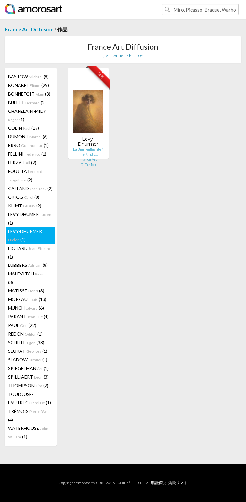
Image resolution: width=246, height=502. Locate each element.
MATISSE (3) (26, 290)
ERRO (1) (28, 145)
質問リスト (178, 482)
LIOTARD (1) (29, 252)
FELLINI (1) (27, 154)
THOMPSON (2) (28, 385)
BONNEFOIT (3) (29, 94)
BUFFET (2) (27, 102)
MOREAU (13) (27, 299)
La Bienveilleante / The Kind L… (88, 152)
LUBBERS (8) (28, 265)
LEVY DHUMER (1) (29, 219)
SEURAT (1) (27, 351)
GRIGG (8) (23, 197)
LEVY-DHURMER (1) (25, 235)
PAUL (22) (22, 325)
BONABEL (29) (28, 85)
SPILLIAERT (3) (28, 377)
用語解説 (158, 482)
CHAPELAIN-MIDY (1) (27, 115)
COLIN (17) (23, 128)
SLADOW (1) (27, 359)
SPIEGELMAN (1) (28, 368)
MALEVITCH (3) (28, 278)
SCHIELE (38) (26, 342)
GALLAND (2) (30, 188)
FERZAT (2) (22, 162)
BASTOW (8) (28, 76)
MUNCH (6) (26, 308)
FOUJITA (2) (25, 175)
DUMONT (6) (28, 136)
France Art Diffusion (29, 29)
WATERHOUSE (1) (28, 432)
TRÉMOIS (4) (28, 415)
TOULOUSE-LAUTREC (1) (29, 398)
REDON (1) (25, 333)
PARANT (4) (28, 316)
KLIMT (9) (24, 205)
